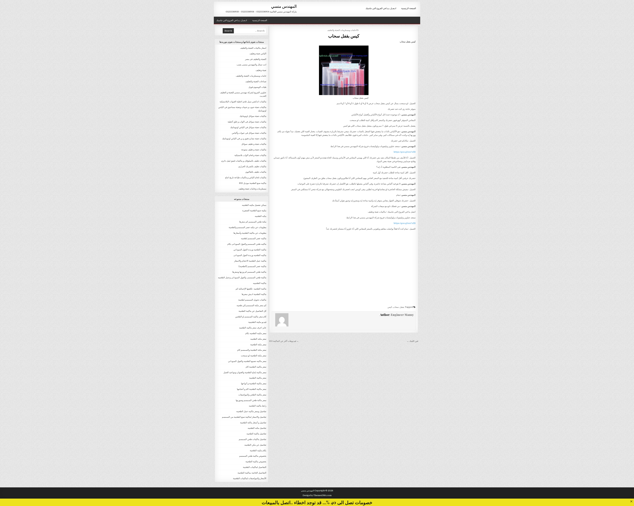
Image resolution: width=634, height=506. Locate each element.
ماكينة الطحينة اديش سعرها (254, 294)
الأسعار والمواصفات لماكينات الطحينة (249, 478)
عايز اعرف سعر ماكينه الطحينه (252, 327)
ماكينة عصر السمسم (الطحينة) (252, 266)
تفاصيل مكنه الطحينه (257, 428)
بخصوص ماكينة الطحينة (256, 461)
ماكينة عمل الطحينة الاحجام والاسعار (250, 261)
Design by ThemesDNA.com (317, 495)
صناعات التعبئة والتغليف (255, 81)
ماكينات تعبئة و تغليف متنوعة (253, 149)
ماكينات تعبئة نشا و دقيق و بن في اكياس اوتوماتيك (244, 138)
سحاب (396, 307)
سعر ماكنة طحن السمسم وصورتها (251, 400)
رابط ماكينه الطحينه (257, 406)
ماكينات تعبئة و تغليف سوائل (253, 144)
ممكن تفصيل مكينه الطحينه (254, 205)
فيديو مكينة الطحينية (257, 322)
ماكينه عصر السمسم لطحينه (253, 238)
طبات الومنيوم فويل (257, 87)
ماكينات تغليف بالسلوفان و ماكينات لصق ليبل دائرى (243, 161)
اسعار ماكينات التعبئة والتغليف (253, 48)
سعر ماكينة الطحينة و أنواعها (253, 383)
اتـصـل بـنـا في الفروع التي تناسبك (381, 8)
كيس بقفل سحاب (343, 36)
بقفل (402, 307)
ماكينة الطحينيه (259, 283)
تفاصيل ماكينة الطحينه (256, 433)
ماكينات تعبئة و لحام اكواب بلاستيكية (250, 155)
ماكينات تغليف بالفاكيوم (256, 172)
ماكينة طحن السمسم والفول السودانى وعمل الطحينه (242, 277)
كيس (389, 307)
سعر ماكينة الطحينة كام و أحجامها (251, 389)
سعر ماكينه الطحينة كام (256, 367)
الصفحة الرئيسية (408, 8)
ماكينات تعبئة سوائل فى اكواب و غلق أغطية (247, 121)
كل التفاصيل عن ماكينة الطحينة (252, 311)
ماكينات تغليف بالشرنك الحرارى (252, 166)
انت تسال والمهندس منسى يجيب (251, 64)
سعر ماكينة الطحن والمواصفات (252, 394)
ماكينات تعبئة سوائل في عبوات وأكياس (249, 133)
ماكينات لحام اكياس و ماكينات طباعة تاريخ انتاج (245, 177)
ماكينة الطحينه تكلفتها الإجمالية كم (251, 288)
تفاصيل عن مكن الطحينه (255, 445)
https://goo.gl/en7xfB (405, 152)
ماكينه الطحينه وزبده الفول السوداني (249, 249)
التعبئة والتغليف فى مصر (255, 59)
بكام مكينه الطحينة (258, 450)
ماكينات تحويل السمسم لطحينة (252, 300)
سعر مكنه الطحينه (258, 339)
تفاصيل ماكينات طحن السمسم (252, 439)
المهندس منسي (284, 6)
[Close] (631, 501)
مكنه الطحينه (260, 216)
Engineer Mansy (402, 315)
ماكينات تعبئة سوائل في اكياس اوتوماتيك (248, 127)
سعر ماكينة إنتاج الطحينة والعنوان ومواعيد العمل (244, 372)
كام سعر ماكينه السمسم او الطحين (250, 316)
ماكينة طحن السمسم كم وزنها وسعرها (249, 272)
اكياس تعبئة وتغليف (257, 53)
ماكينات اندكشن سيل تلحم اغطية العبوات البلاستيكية (243, 101)
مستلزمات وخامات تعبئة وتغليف (252, 188)
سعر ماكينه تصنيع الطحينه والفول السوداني (247, 361)
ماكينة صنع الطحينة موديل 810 (252, 183)
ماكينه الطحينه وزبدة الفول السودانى (249, 255)
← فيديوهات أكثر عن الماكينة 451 (284, 341)
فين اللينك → (412, 341)
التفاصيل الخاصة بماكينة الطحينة (252, 473)
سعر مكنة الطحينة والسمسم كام (251, 350)
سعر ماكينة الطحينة (257, 378)
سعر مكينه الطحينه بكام (255, 333)
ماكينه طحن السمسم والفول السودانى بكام (246, 244)
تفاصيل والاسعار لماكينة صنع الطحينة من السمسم (244, 417)
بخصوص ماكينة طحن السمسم (252, 456)
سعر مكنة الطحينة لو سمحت (253, 355)
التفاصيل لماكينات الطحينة (254, 467)
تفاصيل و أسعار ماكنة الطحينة (253, 422)
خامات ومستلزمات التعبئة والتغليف (341, 30)
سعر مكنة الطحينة (258, 344)
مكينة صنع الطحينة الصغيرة (254, 210)
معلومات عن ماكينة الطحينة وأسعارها (249, 233)
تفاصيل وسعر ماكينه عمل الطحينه (251, 411)
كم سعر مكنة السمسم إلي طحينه (251, 305)
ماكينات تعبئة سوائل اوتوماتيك (253, 116)
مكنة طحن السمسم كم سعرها (252, 221)
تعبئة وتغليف (261, 70)
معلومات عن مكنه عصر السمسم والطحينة (247, 227)
